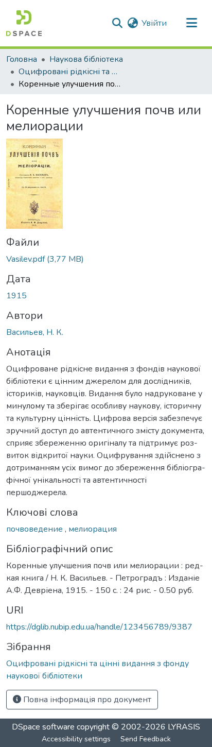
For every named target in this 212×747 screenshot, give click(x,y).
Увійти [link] (154, 23)
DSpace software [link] (43, 727)
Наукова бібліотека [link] (86, 59)
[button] (24, 23)
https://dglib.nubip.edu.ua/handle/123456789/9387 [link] (99, 627)
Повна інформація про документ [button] (86, 699)
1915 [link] (16, 295)
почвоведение (35, 529)
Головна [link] (21, 59)
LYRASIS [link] (184, 727)
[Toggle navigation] (191, 23)
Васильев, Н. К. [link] (34, 332)
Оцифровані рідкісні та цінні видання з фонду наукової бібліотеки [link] (70, 71)
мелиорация (92, 529)
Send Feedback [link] (145, 739)
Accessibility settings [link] (76, 739)
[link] (106, 259)
